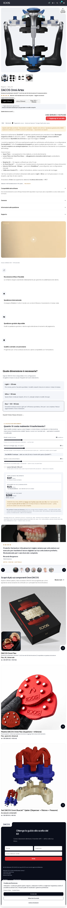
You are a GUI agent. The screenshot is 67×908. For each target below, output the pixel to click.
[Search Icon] (57, 3)
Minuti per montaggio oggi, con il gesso (14, 445)
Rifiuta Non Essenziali (33, 898)
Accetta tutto (33, 894)
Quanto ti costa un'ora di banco (12, 458)
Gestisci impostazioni (34, 902)
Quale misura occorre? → (7, 111)
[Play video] (33, 239)
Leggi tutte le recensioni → (8, 98)
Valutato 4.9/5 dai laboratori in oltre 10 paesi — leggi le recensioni (27, 95)
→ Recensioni (26, 183)
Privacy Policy (7, 890)
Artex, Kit (10, 87)
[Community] (49, 3)
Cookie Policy (16, 890)
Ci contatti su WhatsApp (26, 129)
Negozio (3, 87)
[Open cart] (60, 3)
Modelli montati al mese (10, 437)
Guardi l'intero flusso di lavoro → (13, 415)
